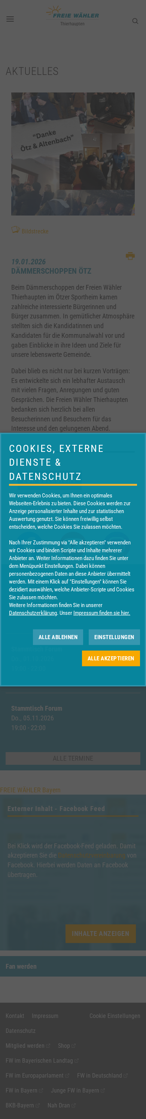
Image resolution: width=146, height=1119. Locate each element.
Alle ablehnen (58, 637)
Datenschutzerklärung (33, 613)
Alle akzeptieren (111, 658)
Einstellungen (114, 637)
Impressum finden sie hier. (101, 613)
